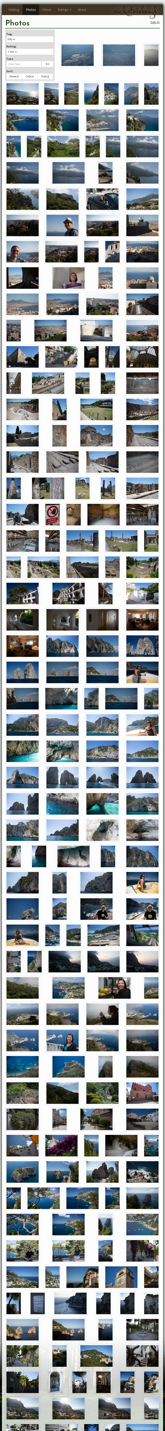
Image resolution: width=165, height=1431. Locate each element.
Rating (45, 76)
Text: (10, 59)
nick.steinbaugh (135, 11)
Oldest (30, 76)
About (82, 10)
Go (47, 64)
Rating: (11, 46)
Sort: (10, 71)
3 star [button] (11, 51)
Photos (31, 10)
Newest (14, 76)
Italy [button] (10, 39)
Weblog (13, 10)
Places (46, 10)
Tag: (9, 34)
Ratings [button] (63, 10)
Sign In (155, 22)
